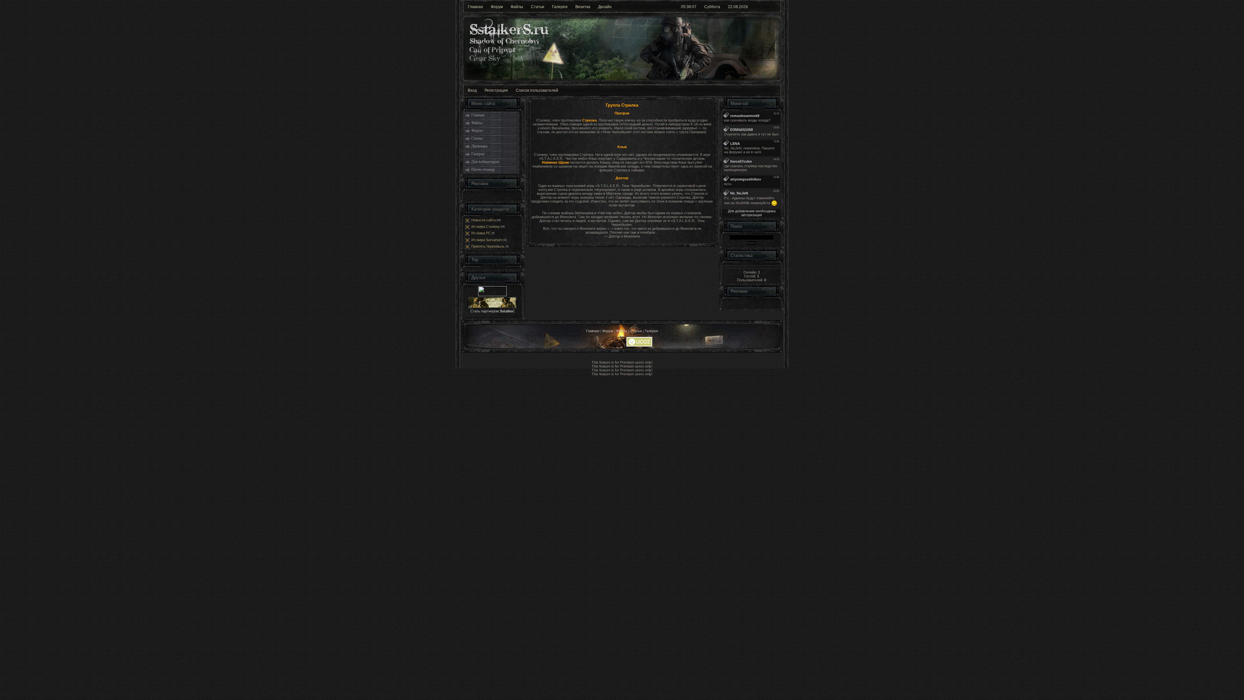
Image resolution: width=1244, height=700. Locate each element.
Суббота (712, 7)
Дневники (479, 146)
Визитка (582, 7)
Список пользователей (537, 90)
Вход (472, 90)
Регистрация (496, 90)
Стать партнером (491, 311)
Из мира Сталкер (485, 226)
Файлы (517, 7)
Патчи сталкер (483, 169)
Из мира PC (481, 233)
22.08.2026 (738, 7)
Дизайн (605, 7)
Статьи (537, 7)
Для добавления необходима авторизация (752, 213)
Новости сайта (483, 220)
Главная (475, 7)
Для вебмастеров (485, 161)
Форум (497, 7)
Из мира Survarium (486, 240)
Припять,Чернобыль (488, 246)
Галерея (560, 7)
